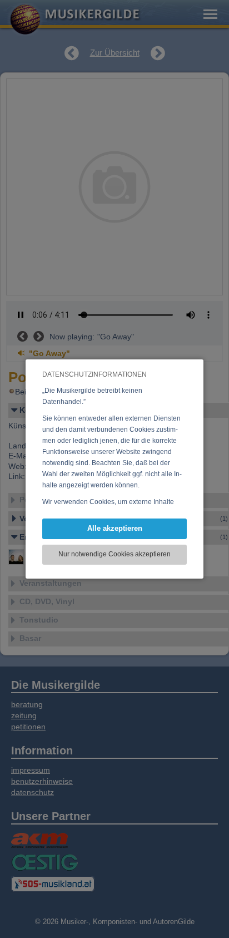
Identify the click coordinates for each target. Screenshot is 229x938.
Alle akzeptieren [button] (114, 528)
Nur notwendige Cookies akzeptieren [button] (114, 554)
